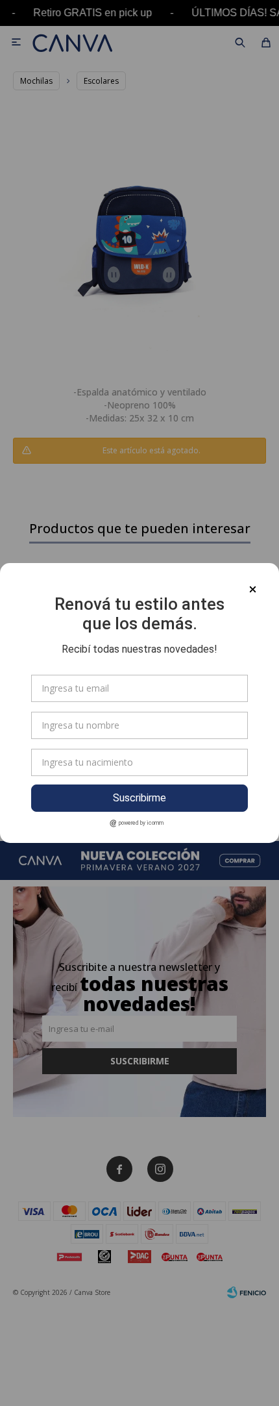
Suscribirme (139, 798)
